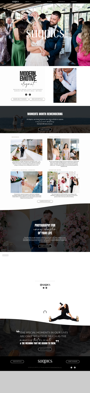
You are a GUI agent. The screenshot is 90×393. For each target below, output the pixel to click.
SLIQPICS (46, 284)
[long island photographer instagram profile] (26, 95)
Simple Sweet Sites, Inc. (56, 367)
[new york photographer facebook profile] (30, 95)
